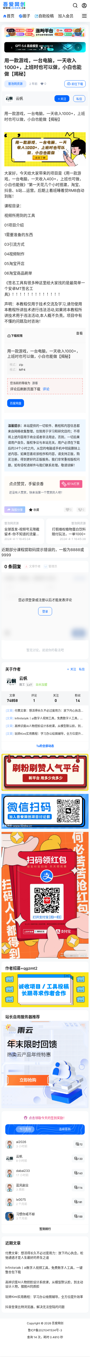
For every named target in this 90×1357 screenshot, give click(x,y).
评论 (46, 389)
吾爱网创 (57, 1323)
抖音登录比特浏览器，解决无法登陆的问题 (35, 1307)
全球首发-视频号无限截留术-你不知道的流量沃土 (21, 533)
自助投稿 (46, 15)
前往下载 (77, 84)
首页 (10, 15)
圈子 (26, 15)
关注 (63, 99)
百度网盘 (15, 403)
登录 (45, 611)
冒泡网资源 (15, 84)
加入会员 (65, 15)
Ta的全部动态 (45, 746)
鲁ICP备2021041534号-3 (45, 1330)
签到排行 (45, 1229)
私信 (79, 99)
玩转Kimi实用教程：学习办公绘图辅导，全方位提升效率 (44, 1297)
